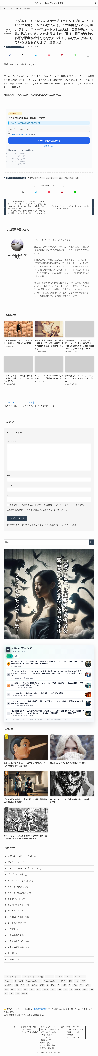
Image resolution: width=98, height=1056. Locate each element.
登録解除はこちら (49, 146)
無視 (53, 989)
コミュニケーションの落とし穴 (24, 868)
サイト (9, 495)
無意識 (45, 989)
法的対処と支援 (17, 923)
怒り (88, 985)
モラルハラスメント (33, 981)
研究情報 (13, 929)
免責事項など (46, 1040)
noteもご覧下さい (47, 1035)
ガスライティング (17, 862)
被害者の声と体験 (18, 947)
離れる (24, 994)
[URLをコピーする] (88, 55)
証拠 (17, 994)
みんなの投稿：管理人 (17, 256)
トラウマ (59, 977)
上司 (70, 981)
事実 (83, 981)
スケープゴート (51, 178)
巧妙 (81, 985)
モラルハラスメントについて (55, 981)
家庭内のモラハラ (18, 905)
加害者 (34, 985)
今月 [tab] (16, 656)
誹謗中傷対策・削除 (28, 1027)
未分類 (12, 953)
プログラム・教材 (17, 874)
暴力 (38, 989)
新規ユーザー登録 (73, 1027)
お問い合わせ (45, 1043)
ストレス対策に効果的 (29, 1032)
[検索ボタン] (95, 3)
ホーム (16, 1027)
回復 (53, 985)
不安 (76, 981)
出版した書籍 (27, 1029)
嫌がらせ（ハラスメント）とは (52, 1027)
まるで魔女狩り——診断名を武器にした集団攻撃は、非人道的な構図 (49, 694)
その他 (13, 959)
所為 (66, 178)
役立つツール (15, 911)
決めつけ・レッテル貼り (50, 1029)
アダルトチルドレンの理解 (15, 46)
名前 (9, 475)
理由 (59, 989)
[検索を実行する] (91, 542)
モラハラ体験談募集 (47, 1045)
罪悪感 (77, 989)
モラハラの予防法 (18, 887)
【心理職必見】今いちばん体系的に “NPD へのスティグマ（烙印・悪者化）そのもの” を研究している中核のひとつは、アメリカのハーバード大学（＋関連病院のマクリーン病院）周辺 (49, 713)
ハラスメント (80, 977)
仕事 (16, 985)
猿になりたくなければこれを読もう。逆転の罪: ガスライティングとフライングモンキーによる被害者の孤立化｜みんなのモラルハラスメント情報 (49, 663)
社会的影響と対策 (18, 935)
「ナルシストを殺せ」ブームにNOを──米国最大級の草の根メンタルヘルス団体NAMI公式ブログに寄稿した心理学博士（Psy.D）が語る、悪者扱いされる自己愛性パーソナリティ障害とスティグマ (49, 674)
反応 (42, 985)
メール (9, 485)
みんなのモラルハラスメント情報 (49, 3)
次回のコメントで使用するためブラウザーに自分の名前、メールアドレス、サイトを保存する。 (48, 505)
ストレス (49, 977)
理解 (76, 178)
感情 (60, 178)
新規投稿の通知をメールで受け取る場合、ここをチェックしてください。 (38, 510)
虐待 (91, 989)
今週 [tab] (9, 656)
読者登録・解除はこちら (49, 1048)
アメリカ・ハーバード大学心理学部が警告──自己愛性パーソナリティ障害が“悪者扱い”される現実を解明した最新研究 (49, 703)
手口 (25, 989)
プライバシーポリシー (18, 135)
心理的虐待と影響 (18, 917)
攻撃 (32, 989)
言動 (11, 994)
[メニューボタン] (3, 3)
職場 (85, 989)
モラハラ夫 (19, 981)
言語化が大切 (46, 1037)
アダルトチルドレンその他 (33, 977)
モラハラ (8, 981)
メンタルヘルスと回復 (20, 881)
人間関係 (8, 985)
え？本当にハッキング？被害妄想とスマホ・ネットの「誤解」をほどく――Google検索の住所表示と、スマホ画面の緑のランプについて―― (49, 685)
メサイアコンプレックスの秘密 (20, 402)
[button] (10, 55)
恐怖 (6, 989)
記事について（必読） (49, 1032)
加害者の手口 (17, 899)
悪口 (13, 989)
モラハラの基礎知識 (19, 893)
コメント (11, 441)
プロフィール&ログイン (75, 1032)
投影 (71, 178)
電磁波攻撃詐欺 (40, 1009)
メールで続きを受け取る (49, 141)
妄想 (64, 985)
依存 (22, 985)
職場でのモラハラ (18, 941)
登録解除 (69, 1035)
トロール (68, 977)
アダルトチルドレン (37, 178)
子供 (75, 985)
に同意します (23, 135)
